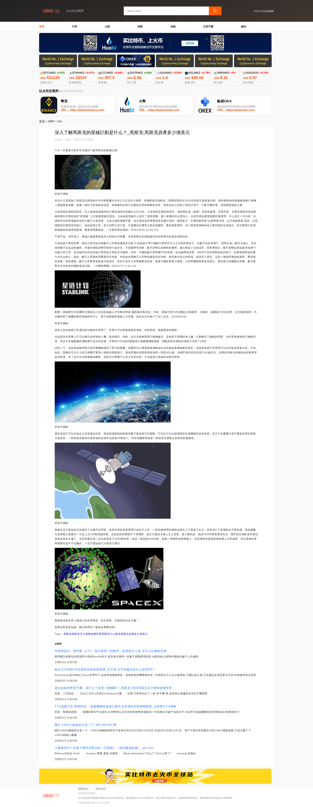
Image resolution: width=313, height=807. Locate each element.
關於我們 (101, 789)
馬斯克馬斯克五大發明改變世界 (83, 633)
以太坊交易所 (103, 802)
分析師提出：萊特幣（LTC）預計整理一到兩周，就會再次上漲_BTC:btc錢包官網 (111, 651)
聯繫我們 (83, 789)
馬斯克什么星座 (111, 633)
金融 (173, 26)
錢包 (243, 26)
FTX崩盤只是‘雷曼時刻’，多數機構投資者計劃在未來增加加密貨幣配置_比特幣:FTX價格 (115, 706)
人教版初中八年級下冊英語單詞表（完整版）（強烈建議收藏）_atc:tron (104, 747)
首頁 (41, 26)
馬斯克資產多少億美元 (134, 633)
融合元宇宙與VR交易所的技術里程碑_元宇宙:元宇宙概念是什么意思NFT (105, 669)
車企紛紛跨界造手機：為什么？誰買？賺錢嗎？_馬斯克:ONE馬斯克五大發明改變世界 (113, 687)
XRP (51, 121)
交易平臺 (208, 26)
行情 (74, 26)
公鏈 (107, 26)
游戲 (140, 26)
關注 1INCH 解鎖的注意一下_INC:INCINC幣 (86, 724)
